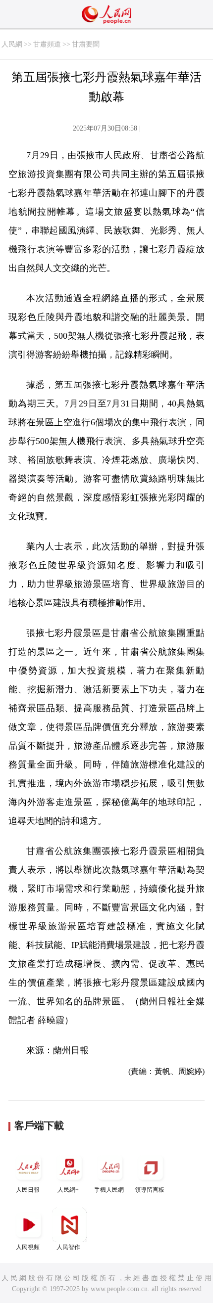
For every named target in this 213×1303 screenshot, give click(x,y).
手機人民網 (109, 1189)
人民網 (11, 44)
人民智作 (68, 1247)
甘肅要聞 (86, 44)
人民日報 (28, 1189)
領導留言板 (149, 1189)
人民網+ (68, 1189)
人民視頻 (28, 1247)
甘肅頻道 (47, 44)
